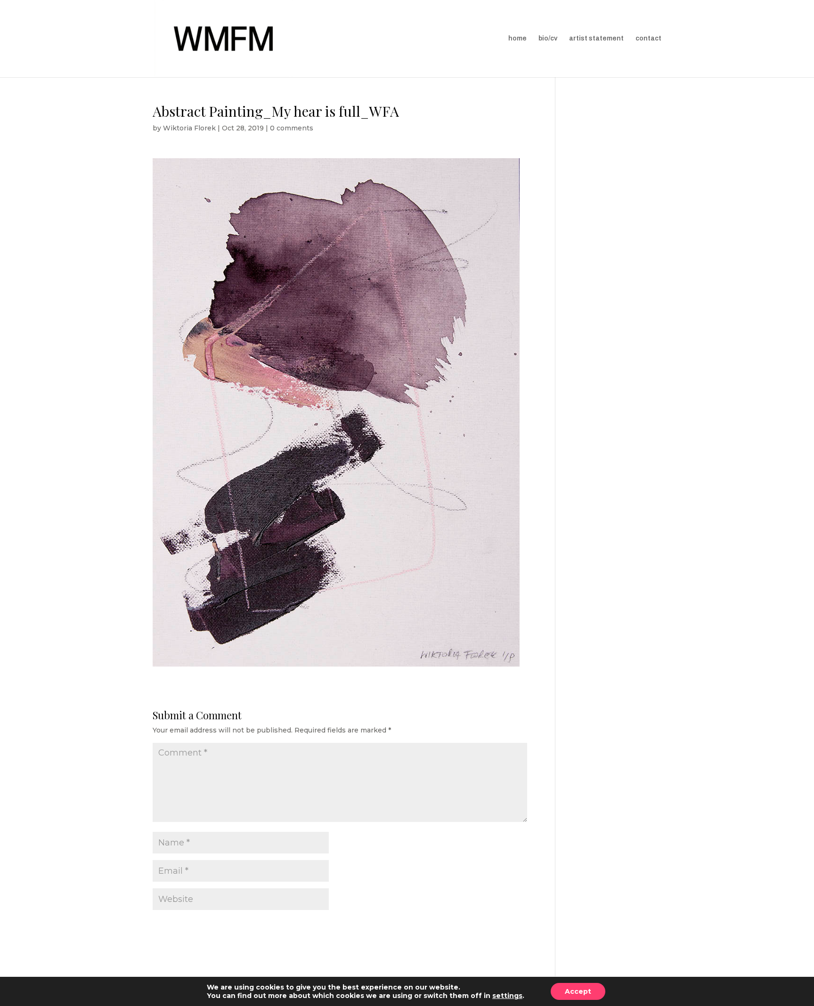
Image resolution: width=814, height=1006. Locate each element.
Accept (578, 991)
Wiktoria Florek (189, 128)
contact (648, 38)
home (517, 38)
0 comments (291, 128)
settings (507, 995)
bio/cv (547, 38)
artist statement (596, 38)
